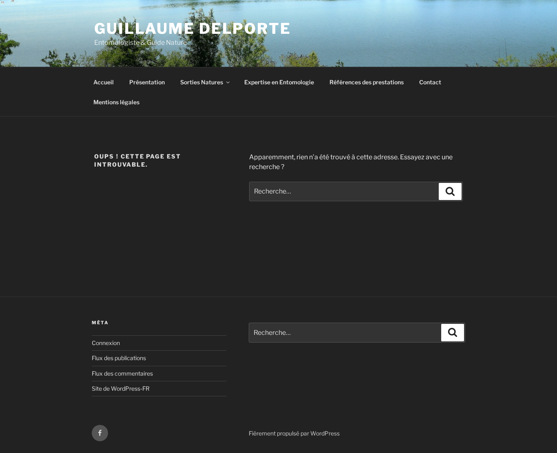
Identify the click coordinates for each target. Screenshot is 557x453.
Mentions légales (116, 102)
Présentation (147, 82)
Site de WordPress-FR (121, 388)
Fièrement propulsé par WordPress (294, 433)
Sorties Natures (201, 82)
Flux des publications (119, 357)
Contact (430, 82)
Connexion (106, 342)
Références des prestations (366, 82)
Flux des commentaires (122, 373)
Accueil (103, 82)
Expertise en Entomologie (279, 82)
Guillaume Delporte (192, 28)
